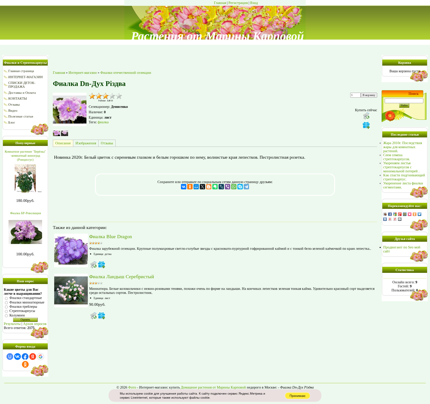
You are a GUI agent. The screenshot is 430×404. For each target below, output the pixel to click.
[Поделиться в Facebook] (390, 214)
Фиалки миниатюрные (26, 302)
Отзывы (107, 143)
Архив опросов (35, 324)
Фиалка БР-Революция (25, 213)
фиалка (103, 122)
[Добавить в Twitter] (419, 214)
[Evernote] (215, 186)
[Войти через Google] (40, 356)
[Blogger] (208, 186)
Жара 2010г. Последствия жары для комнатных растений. (402, 147)
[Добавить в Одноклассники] (414, 214)
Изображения (85, 143)
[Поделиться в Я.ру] (395, 219)
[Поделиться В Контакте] (385, 219)
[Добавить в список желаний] (366, 125)
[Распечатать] (400, 219)
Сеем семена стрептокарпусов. (396, 157)
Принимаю (297, 396)
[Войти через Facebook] (25, 356)
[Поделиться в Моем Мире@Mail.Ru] (404, 214)
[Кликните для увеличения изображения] (69, 109)
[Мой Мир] (196, 186)
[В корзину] (93, 264)
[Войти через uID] (9, 356)
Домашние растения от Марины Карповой (213, 387)
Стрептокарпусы (22, 311)
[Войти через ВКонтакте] (17, 356)
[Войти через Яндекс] (32, 356)
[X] (202, 186)
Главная (220, 3)
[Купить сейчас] (366, 115)
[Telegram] (246, 186)
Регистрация (238, 3)
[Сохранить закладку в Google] (395, 214)
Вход (254, 3)
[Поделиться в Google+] (400, 214)
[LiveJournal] (221, 186)
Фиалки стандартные (25, 298)
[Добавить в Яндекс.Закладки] (390, 219)
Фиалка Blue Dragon (110, 236)
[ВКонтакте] (183, 186)
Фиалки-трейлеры (23, 306)
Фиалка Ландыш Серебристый (121, 276)
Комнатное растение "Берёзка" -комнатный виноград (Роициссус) (25, 155)
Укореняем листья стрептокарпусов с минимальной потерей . (401, 167)
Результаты (12, 324)
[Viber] (227, 186)
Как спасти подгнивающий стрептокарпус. (404, 177)
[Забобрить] (385, 214)
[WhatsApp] (233, 186)
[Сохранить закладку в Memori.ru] (409, 214)
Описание (63, 143)
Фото (132, 387)
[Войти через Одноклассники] (25, 364)
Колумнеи (17, 315)
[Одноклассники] (190, 186)
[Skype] (240, 186)
